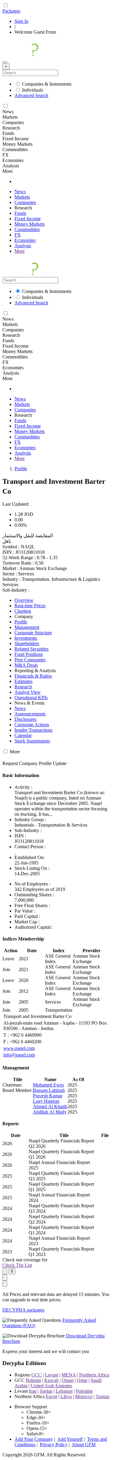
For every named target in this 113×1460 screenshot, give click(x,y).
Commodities (27, 229)
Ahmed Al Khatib (50, 1106)
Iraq (32, 1391)
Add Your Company (33, 1439)
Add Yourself (70, 1439)
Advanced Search (31, 95)
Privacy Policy (53, 1444)
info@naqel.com (19, 1054)
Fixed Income (27, 218)
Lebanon (64, 1391)
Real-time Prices (30, 605)
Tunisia (102, 1396)
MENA (68, 1374)
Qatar (82, 1380)
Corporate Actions (31, 724)
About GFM (84, 1444)
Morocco (83, 1396)
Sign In (21, 21)
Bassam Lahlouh (49, 1090)
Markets (22, 197)
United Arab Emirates (51, 1385)
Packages (11, 11)
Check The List (17, 1265)
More (19, 251)
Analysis (22, 245)
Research (23, 686)
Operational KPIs (31, 697)
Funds (20, 213)
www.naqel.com (19, 1048)
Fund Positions (28, 654)
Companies (25, 202)
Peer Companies (30, 659)
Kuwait (51, 1380)
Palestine (84, 1391)
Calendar (23, 735)
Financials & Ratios (33, 675)
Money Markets (29, 224)
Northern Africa (94, 1374)
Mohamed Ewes (48, 1084)
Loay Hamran (46, 1101)
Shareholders (26, 643)
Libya (66, 1396)
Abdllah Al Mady (50, 1111)
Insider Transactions (33, 730)
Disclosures (25, 719)
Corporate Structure (33, 632)
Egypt (51, 1396)
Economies (25, 240)
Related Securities (31, 648)
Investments (25, 638)
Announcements (30, 713)
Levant (51, 1374)
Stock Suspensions (32, 740)
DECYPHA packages (23, 1309)
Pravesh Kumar (47, 1095)
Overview (23, 600)
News (20, 191)
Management (26, 627)
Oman (68, 1380)
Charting (22, 611)
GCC (36, 1374)
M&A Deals (26, 665)
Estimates (23, 681)
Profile (20, 468)
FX (17, 234)
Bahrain (33, 1380)
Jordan (46, 1391)
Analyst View (27, 692)
